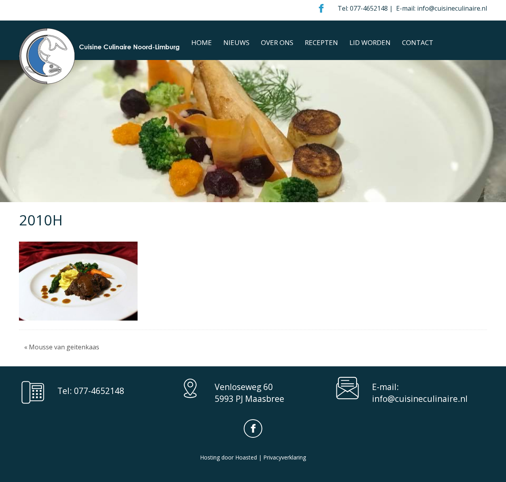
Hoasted (246, 457)
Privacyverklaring (284, 457)
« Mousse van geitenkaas (61, 347)
